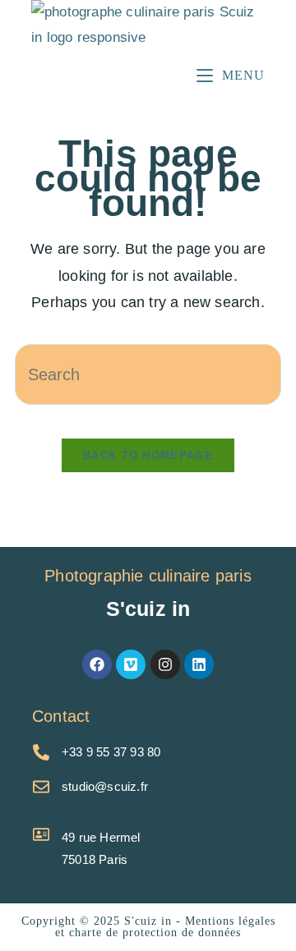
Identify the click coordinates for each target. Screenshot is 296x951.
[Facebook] (97, 664)
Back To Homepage (148, 455)
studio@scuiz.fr (105, 786)
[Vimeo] (131, 664)
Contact (61, 716)
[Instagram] (165, 664)
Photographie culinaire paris (148, 576)
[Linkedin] (199, 664)
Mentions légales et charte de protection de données (165, 927)
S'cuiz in (148, 608)
